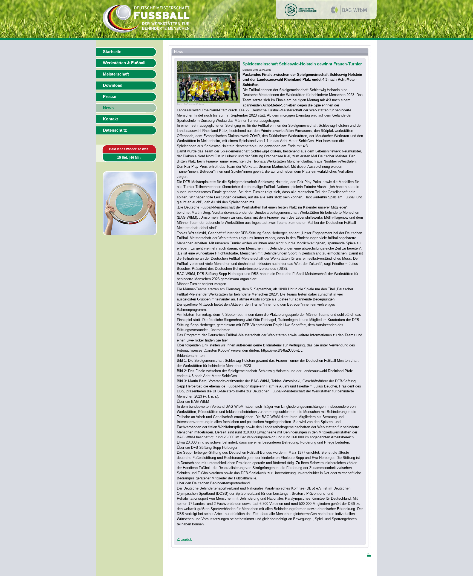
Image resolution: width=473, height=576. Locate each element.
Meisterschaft (116, 74)
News (108, 108)
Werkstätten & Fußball (124, 63)
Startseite (112, 52)
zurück (186, 539)
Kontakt (110, 119)
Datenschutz (115, 130)
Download (112, 85)
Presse (109, 96)
